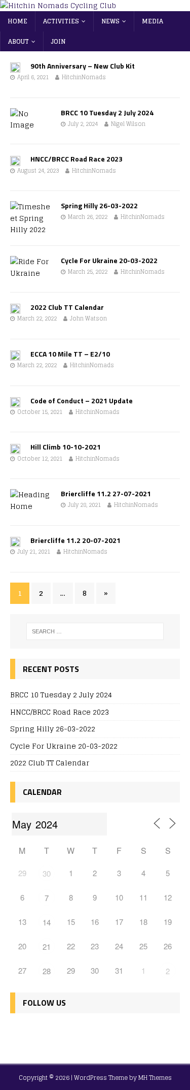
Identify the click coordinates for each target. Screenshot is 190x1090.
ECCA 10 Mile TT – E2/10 (70, 353)
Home (17, 21)
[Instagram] (63, 1033)
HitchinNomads (84, 77)
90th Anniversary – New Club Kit (82, 65)
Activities (61, 21)
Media (152, 21)
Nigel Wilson (128, 124)
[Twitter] (42, 1033)
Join (58, 41)
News (110, 21)
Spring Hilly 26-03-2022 (99, 205)
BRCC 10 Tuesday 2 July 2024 (107, 112)
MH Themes (155, 1077)
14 (47, 922)
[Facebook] (20, 1033)
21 (47, 946)
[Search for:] (95, 631)
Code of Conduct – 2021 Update (81, 400)
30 (47, 873)
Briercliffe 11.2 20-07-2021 (75, 540)
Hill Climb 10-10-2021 (65, 446)
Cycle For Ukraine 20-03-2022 (109, 260)
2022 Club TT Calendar (67, 307)
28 (47, 971)
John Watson (88, 318)
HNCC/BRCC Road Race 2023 (76, 158)
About (18, 41)
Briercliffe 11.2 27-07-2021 (106, 493)
